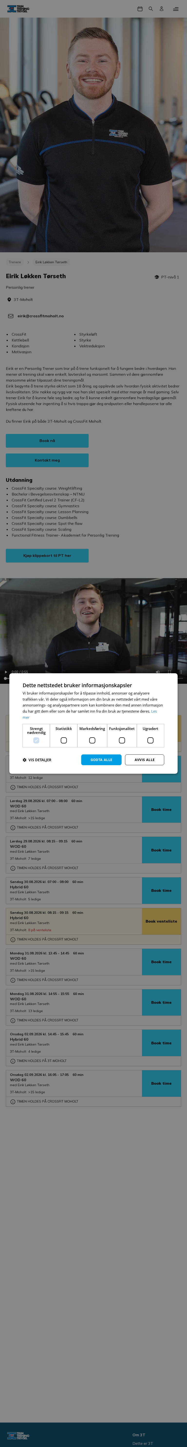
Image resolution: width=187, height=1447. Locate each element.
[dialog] (93, 723)
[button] (37, 759)
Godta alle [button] (101, 759)
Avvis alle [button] (145, 759)
